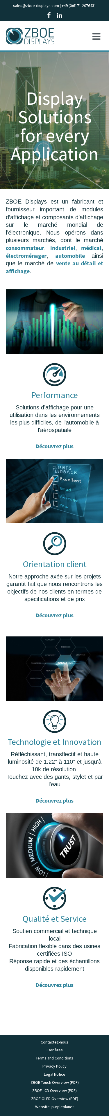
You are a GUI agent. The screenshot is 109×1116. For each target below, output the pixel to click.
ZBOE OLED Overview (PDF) (54, 1099)
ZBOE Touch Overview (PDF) (55, 1082)
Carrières (55, 1050)
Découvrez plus (54, 446)
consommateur (25, 247)
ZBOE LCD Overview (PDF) (54, 1090)
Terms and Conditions (54, 1058)
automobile (70, 255)
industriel (62, 247)
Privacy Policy (54, 1066)
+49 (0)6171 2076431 (79, 5)
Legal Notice (54, 1074)
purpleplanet (62, 1106)
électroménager (26, 255)
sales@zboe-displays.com (36, 5)
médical (91, 247)
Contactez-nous (54, 1042)
